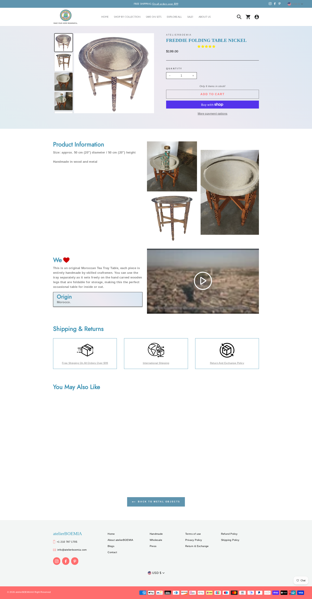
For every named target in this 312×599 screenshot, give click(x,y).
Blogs (111, 546)
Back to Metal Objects (158, 502)
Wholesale (156, 540)
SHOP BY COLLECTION (127, 17)
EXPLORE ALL (174, 17)
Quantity (174, 68)
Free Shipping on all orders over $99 (85, 363)
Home (111, 533)
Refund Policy (229, 533)
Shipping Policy (230, 540)
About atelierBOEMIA (120, 540)
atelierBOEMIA (179, 35)
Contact (112, 552)
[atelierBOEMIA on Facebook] (66, 561)
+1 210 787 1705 (67, 541)
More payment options (213, 113)
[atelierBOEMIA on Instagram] (56, 561)
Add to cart (212, 94)
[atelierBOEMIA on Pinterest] (75, 561)
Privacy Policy (193, 540)
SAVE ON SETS (153, 17)
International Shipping (156, 363)
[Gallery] (103, 73)
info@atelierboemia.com (72, 549)
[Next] (149, 73)
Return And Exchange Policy (227, 363)
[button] (207, 46)
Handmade (156, 533)
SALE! (190, 17)
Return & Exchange (197, 546)
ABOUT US (205, 17)
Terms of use (193, 533)
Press (153, 546)
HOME (105, 17)
